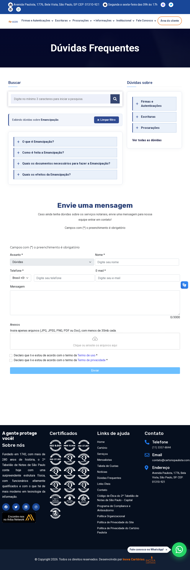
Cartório (102, 447)
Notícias (102, 472)
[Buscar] (115, 99)
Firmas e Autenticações (36, 20)
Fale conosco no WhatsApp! (147, 549)
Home (101, 442)
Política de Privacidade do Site (115, 522)
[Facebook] (163, 4)
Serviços (102, 454)
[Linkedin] (10, 9)
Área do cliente (169, 20)
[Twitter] (171, 4)
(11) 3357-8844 (161, 447)
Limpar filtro (108, 119)
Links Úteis (103, 484)
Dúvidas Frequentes (109, 478)
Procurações (81, 20)
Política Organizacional (111, 516)
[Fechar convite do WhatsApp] (166, 550)
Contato (102, 490)
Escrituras (61, 20)
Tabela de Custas (107, 466)
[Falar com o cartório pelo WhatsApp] (179, 549)
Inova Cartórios (134, 559)
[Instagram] (18, 9)
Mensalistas (104, 460)
